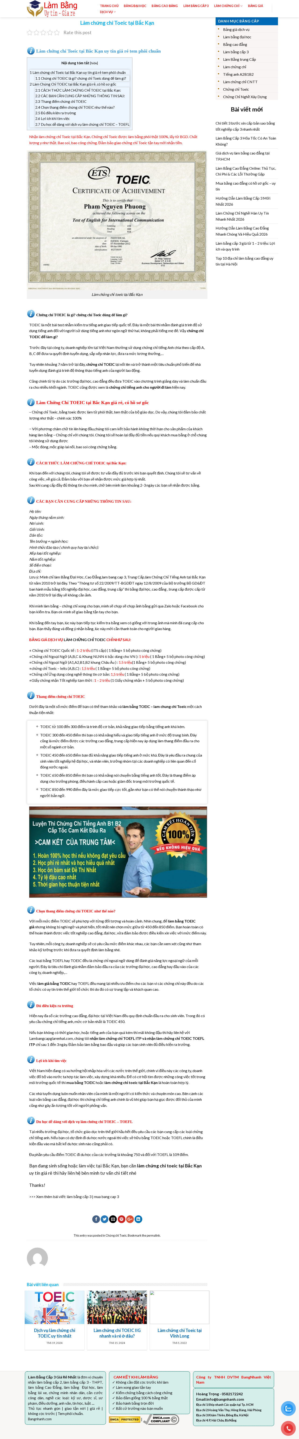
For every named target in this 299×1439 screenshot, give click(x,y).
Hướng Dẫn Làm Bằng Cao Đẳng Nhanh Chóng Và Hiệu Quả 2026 (242, 231)
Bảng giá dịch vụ (236, 29)
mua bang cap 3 (106, 1196)
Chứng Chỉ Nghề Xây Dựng (245, 96)
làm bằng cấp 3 (79, 1196)
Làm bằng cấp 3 (196, 6)
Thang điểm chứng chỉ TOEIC (60, 101)
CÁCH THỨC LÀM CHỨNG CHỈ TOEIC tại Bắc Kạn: (78, 90)
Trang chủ (109, 6)
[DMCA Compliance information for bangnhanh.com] (161, 1419)
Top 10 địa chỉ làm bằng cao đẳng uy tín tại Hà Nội (244, 261)
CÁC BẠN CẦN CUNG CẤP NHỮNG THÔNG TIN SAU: (80, 96)
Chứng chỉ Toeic (116, 1235)
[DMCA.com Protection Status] (124, 1419)
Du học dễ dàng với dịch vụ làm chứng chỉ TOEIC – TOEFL (82, 124)
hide (94, 63)
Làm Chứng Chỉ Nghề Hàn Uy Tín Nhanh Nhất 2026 (242, 216)
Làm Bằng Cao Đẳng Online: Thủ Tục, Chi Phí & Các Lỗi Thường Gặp (246, 171)
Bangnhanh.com (40, 1419)
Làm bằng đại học (237, 37)
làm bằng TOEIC (136, 706)
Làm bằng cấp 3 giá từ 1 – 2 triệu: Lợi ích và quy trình (245, 246)
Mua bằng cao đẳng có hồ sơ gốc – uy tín (246, 186)
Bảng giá (255, 6)
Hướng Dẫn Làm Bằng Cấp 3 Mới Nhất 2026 (243, 201)
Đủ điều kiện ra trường (55, 113)
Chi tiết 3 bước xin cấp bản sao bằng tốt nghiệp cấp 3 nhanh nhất (245, 126)
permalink (153, 1235)
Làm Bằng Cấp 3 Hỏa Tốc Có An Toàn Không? (246, 141)
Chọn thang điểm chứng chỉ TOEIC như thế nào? (75, 107)
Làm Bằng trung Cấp (239, 59)
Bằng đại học (135, 6)
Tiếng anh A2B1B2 (238, 74)
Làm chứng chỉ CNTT (240, 81)
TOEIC (34, 325)
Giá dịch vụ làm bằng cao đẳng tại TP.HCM (243, 156)
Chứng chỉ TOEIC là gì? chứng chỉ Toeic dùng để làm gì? (80, 78)
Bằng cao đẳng (235, 44)
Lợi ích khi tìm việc (52, 118)
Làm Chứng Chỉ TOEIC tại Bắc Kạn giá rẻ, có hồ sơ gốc (73, 84)
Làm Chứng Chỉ (226, 6)
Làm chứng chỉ (234, 67)
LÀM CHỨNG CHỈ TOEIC (85, 639)
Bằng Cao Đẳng (165, 6)
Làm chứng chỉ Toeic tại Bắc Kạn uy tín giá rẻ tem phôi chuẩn (78, 72)
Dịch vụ (106, 12)
